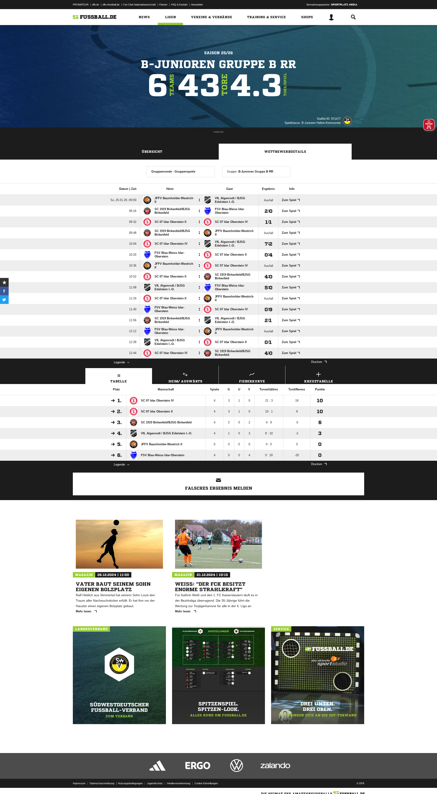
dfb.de (95, 4)
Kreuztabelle (318, 381)
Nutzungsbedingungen (130, 783)
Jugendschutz (155, 783)
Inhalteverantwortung (178, 783)
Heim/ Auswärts (185, 381)
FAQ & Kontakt (179, 4)
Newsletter (197, 4)
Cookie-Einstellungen (206, 783)
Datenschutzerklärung (102, 783)
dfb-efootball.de (111, 4)
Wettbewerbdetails (285, 151)
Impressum (79, 783)
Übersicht (152, 151)
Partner (163, 4)
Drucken (316, 362)
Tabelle (118, 381)
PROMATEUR (81, 4)
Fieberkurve (252, 381)
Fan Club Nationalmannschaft (139, 4)
